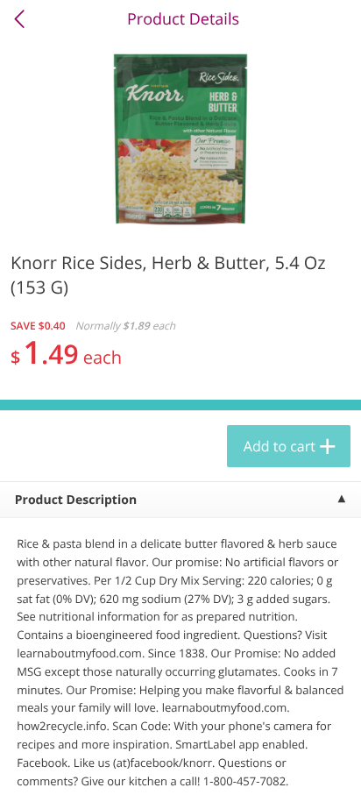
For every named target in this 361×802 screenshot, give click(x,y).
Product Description (76, 500)
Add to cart (279, 446)
